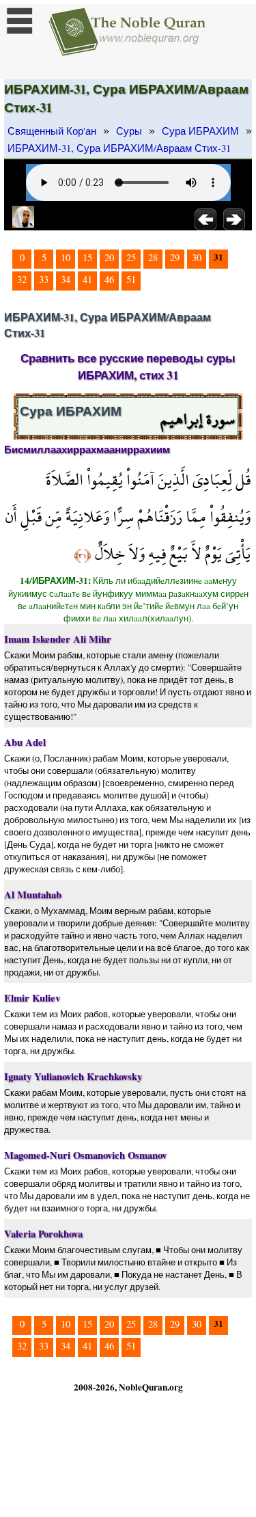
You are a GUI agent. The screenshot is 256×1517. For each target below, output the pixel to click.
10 (65, 257)
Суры (129, 130)
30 (196, 257)
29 (175, 257)
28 (153, 257)
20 (109, 257)
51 (131, 279)
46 (109, 279)
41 (87, 279)
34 (65, 279)
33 (43, 279)
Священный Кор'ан (52, 130)
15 (87, 257)
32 (22, 279)
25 (131, 257)
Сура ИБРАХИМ (200, 130)
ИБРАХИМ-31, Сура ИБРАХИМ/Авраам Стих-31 (119, 148)
